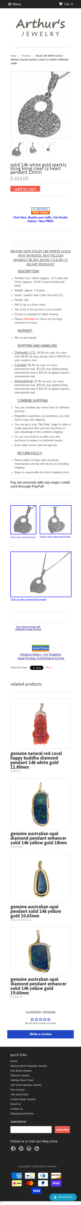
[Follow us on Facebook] (14, 1150)
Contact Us (16, 1108)
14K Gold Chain (19, 1094)
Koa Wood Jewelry (21, 1070)
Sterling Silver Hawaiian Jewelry (28, 1066)
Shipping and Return (22, 1113)
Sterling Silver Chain (22, 1080)
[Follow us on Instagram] (29, 1150)
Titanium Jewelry (19, 1075)
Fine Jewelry (17, 1089)
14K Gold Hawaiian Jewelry (26, 1085)
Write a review (41, 1034)
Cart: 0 (68, 4)
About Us (15, 1104)
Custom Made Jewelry (23, 1099)
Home (13, 1061)
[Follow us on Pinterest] (22, 1150)
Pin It (48, 667)
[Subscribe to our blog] (37, 1150)
